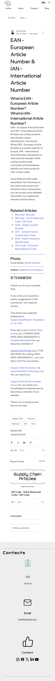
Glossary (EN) (16, 430)
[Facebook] (22, 659)
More (22, 18)
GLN (33, 424)
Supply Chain (17, 418)
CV (28, 577)
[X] (27, 659)
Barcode (15, 424)
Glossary (31, 418)
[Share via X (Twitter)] (18, 442)
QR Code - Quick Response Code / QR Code (26, 493)
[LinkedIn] (32, 659)
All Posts (11, 18)
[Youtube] (37, 659)
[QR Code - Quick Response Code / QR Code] (27, 476)
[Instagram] (18, 659)
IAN (25, 424)
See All (42, 461)
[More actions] (43, 32)
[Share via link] (30, 442)
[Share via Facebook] (11, 442)
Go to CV (28, 583)
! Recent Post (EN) (17, 434)
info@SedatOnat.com (27, 619)
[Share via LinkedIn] (24, 442)
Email (27, 613)
